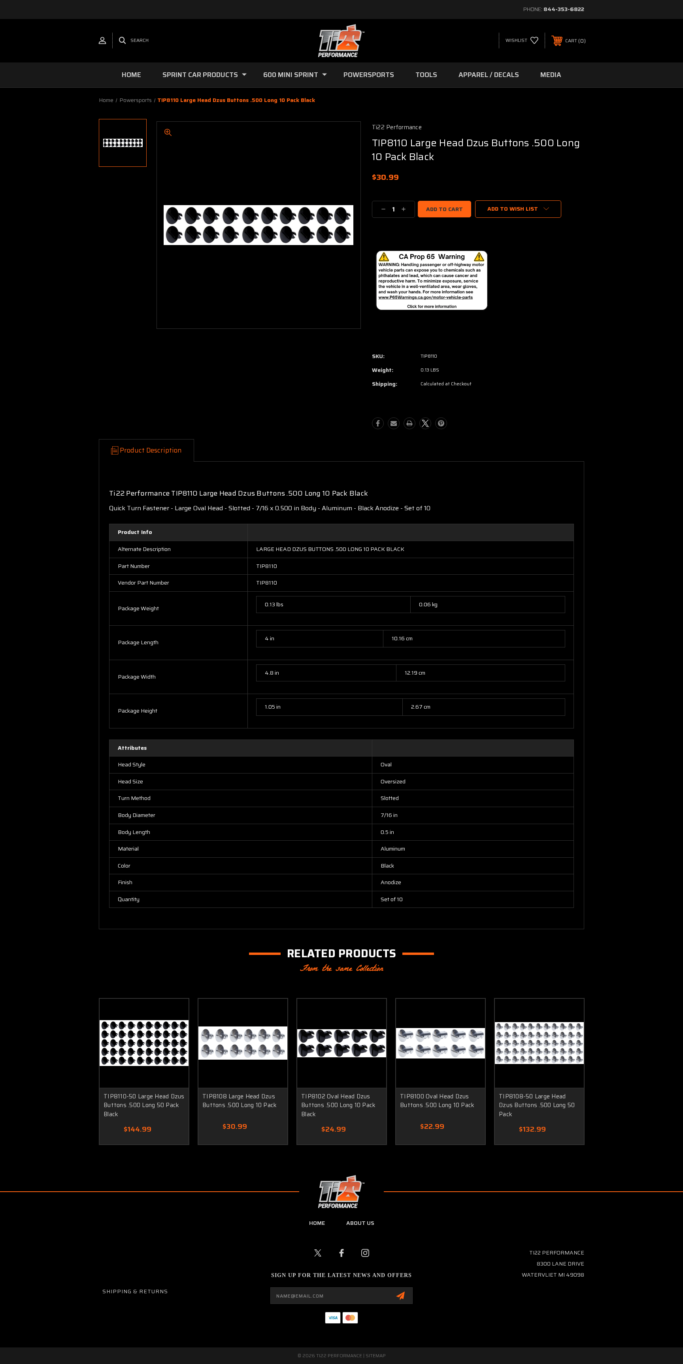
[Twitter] (425, 423)
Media (550, 75)
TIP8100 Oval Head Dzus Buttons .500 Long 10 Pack (437, 1101)
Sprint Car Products (200, 75)
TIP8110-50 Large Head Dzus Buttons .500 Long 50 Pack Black (144, 1105)
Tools (426, 75)
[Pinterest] (441, 423)
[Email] (394, 423)
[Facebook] (378, 423)
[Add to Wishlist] (173, 1015)
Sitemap (376, 1355)
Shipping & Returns (135, 1291)
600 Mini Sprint (290, 75)
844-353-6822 (563, 9)
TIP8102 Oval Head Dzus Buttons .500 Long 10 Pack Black (338, 1105)
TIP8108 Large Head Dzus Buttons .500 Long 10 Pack (239, 1101)
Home (131, 75)
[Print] (409, 423)
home (317, 1223)
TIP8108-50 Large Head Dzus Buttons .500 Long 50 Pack (537, 1105)
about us (360, 1223)
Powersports (368, 75)
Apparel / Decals (488, 75)
